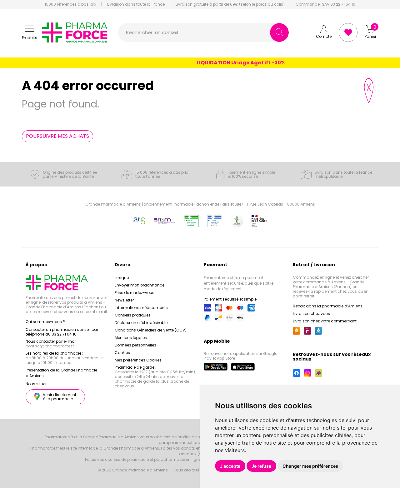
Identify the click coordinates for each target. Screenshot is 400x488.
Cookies (122, 352)
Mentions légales (131, 337)
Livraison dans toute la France (136, 4)
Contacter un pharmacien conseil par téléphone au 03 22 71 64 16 (62, 331)
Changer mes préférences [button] (310, 466)
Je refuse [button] (261, 466)
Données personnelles (135, 345)
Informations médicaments (141, 307)
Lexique (122, 277)
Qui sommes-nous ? (45, 321)
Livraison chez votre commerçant (325, 321)
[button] (29, 33)
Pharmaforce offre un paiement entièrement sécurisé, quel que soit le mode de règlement (238, 283)
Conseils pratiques (133, 315)
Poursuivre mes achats (57, 136)
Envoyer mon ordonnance (139, 285)
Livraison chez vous (311, 313)
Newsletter (124, 300)
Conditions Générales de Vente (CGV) (151, 330)
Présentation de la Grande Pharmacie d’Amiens (61, 372)
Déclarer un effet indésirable (141, 322)
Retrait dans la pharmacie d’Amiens (327, 306)
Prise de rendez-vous (134, 292)
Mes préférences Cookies (138, 360)
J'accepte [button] (230, 466)
